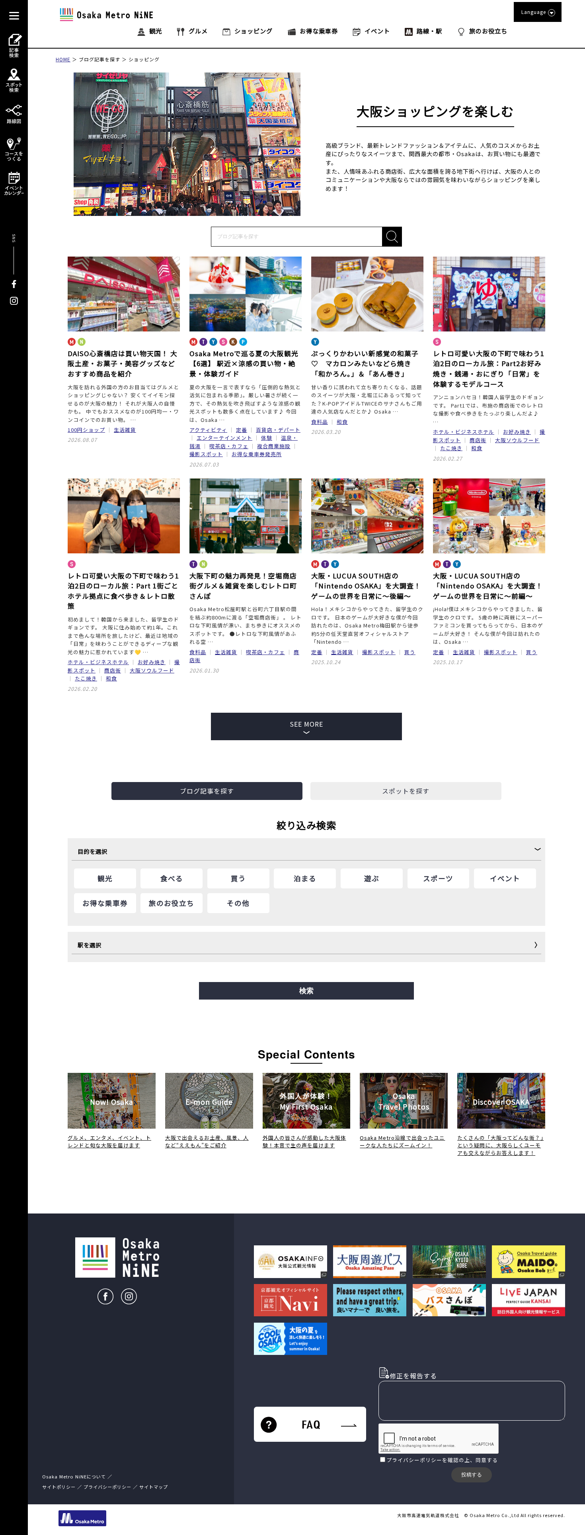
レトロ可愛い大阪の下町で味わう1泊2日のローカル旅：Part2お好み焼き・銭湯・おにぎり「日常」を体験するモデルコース (488, 369)
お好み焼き (517, 431)
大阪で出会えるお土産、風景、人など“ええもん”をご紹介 (207, 1141)
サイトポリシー (59, 1487)
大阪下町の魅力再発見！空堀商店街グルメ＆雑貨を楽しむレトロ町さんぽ (243, 586)
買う (409, 652)
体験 (266, 437)
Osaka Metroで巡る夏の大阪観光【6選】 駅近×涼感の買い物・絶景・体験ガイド (243, 363)
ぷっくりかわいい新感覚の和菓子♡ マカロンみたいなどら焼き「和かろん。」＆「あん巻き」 (365, 363)
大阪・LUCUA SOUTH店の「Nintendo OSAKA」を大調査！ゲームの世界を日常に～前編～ (488, 586)
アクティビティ (208, 429)
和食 (342, 421)
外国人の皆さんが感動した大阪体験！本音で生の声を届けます (304, 1141)
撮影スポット (206, 454)
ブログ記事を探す (99, 59)
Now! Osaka (111, 1102)
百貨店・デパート (278, 429)
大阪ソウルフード (517, 440)
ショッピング (144, 59)
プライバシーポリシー (414, 1460)
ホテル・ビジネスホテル (463, 431)
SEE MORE (306, 724)
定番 (241, 429)
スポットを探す (405, 791)
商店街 (478, 440)
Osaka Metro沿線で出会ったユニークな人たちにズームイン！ (402, 1141)
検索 (306, 991)
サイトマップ (153, 1487)
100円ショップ (86, 429)
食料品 (319, 421)
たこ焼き (451, 448)
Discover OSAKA (501, 1102)
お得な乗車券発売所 (257, 454)
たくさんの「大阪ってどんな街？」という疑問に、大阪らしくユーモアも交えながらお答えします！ (500, 1145)
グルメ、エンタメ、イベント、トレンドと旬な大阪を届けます (109, 1141)
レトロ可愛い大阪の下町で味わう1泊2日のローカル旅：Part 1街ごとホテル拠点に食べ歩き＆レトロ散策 (123, 591)
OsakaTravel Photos (403, 1101)
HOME (63, 59)
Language (533, 11)
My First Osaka (306, 1101)
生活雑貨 (125, 429)
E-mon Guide (209, 1102)
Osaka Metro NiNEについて (74, 1476)
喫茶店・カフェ (228, 446)
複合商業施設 (274, 446)
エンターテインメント (224, 437)
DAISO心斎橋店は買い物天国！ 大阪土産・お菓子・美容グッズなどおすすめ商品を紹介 (122, 363)
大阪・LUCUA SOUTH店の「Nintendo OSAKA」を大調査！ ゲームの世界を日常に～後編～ (366, 586)
